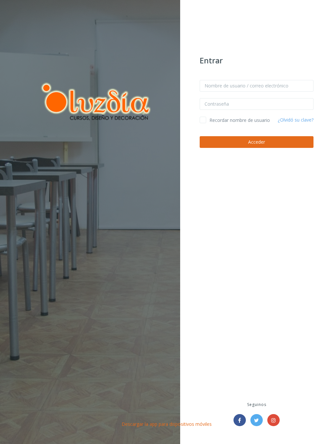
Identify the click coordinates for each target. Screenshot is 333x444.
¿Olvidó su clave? (295, 120)
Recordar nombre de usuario (239, 120)
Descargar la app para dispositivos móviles (167, 424)
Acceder (256, 142)
